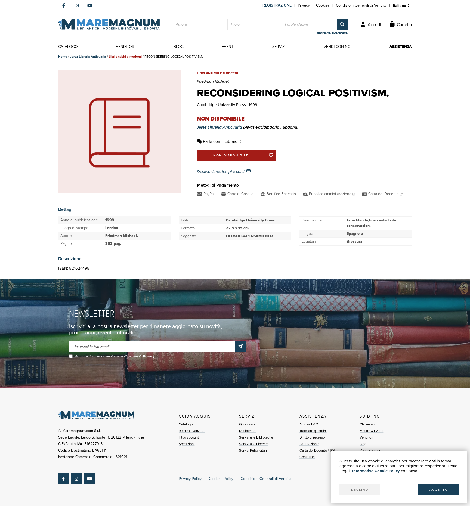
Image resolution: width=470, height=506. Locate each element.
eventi (228, 47)
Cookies (323, 5)
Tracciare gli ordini (313, 430)
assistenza (400, 47)
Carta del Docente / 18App (319, 450)
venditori (125, 47)
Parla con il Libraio (220, 141)
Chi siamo (367, 424)
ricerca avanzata (332, 33)
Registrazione (277, 5)
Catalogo (186, 424)
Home (62, 56)
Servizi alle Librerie (253, 443)
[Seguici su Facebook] (63, 5)
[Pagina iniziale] (109, 24)
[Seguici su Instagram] (76, 5)
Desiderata (247, 430)
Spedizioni (186, 443)
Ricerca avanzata (192, 430)
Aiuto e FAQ (308, 424)
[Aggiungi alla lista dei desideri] (270, 155)
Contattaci (307, 456)
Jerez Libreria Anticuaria (88, 56)
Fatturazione (309, 443)
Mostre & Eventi (371, 430)
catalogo (68, 47)
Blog (363, 443)
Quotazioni (247, 424)
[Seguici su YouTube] (89, 5)
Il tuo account (189, 437)
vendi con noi (337, 47)
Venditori (366, 437)
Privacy (304, 5)
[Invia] (240, 346)
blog (179, 47)
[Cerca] (342, 24)
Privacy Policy (190, 479)
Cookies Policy (221, 479)
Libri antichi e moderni (125, 56)
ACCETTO (438, 489)
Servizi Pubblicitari (253, 450)
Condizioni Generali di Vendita (361, 5)
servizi (278, 47)
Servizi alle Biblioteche (256, 437)
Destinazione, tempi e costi (221, 171)
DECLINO (360, 489)
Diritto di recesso (312, 437)
